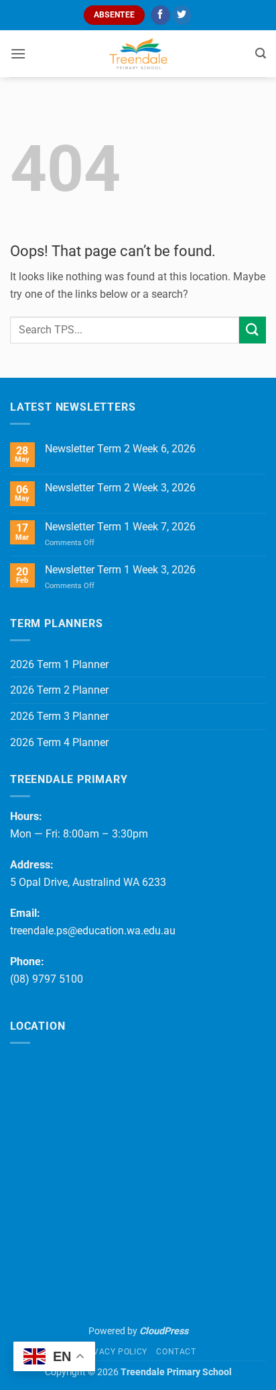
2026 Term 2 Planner (59, 690)
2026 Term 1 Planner (59, 664)
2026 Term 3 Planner (59, 716)
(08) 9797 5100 (46, 979)
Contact (176, 1351)
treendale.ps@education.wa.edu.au (93, 930)
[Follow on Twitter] (182, 15)
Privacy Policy (113, 1351)
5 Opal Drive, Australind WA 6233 (88, 882)
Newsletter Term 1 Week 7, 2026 (120, 526)
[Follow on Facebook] (160, 15)
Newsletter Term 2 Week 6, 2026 (120, 448)
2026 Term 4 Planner (59, 742)
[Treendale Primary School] (138, 53)
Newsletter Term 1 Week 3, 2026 (120, 569)
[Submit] (252, 330)
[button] (18, 53)
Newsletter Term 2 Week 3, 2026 (120, 487)
